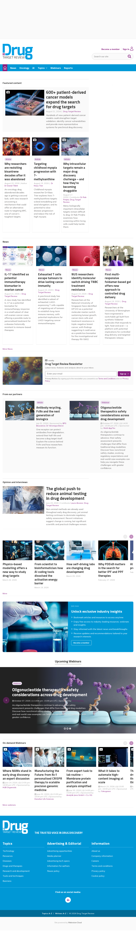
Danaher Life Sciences (44, 799)
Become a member (110, 49)
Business (7, 881)
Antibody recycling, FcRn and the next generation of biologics (48, 413)
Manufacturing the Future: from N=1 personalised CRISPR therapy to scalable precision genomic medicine (48, 780)
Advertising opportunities (59, 851)
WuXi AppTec (109, 428)
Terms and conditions (102, 866)
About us (96, 851)
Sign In (126, 49)
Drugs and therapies (12, 866)
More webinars (9, 805)
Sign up (123, 373)
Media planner (54, 856)
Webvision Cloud (75, 922)
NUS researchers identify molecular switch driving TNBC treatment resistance (84, 282)
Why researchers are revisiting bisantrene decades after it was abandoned (15, 171)
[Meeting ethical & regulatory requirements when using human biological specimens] (65, 728)
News (8, 270)
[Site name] (18, 58)
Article (8, 159)
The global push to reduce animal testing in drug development (66, 493)
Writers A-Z (60, 913)
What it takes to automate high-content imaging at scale (110, 776)
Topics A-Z (47, 913)
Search (129, 56)
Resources (8, 856)
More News (8, 349)
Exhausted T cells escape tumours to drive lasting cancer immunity (51, 280)
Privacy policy (98, 871)
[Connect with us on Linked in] (68, 900)
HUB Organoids (9, 787)
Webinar (105, 402)
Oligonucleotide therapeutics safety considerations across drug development (115, 413)
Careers (95, 861)
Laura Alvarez (77, 503)
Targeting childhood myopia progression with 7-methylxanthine (45, 171)
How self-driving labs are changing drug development (80, 568)
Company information (102, 856)
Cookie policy (98, 876)
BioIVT (77, 705)
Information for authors (58, 866)
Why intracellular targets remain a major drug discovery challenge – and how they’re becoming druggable (74, 177)
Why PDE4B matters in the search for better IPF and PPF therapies (111, 570)
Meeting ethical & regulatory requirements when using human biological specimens (43, 693)
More (5, 593)
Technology (8, 851)
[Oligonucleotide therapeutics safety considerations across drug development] (70, 728)
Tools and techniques (13, 876)
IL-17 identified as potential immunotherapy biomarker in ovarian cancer (17, 282)
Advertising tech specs (58, 861)
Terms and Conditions (107, 379)
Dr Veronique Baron (55, 426)
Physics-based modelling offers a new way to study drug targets (15, 570)
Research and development (16, 871)
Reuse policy (53, 871)
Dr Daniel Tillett (11, 186)
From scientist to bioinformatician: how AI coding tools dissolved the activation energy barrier (49, 574)
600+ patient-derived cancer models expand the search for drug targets (66, 99)
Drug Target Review (72, 111)
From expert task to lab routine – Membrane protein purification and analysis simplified (79, 778)
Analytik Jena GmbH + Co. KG (79, 795)
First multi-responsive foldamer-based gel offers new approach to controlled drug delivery (118, 286)
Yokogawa (106, 791)
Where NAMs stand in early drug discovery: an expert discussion (17, 774)
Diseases (7, 861)
